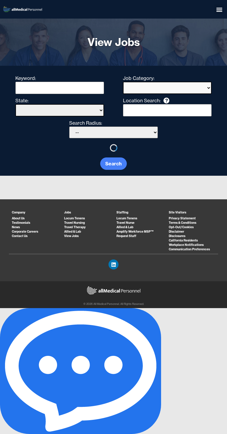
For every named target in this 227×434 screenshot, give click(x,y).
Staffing (122, 212)
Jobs (67, 212)
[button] (219, 9)
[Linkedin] (113, 264)
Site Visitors (177, 212)
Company (18, 212)
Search (113, 164)
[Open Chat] (80, 371)
